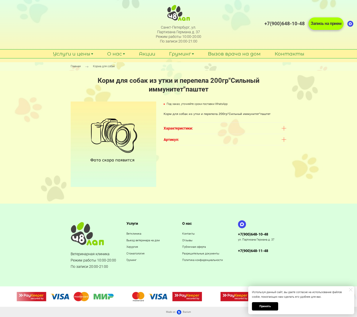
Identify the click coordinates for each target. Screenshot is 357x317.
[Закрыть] (350, 289)
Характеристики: (178, 128)
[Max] (350, 24)
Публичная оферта (194, 247)
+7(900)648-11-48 (253, 251)
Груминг (131, 260)
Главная (76, 66)
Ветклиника (133, 233)
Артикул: (171, 139)
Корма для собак (104, 66)
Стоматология (135, 253)
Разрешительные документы (200, 253)
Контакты (188, 233)
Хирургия (132, 247)
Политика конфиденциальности (202, 260)
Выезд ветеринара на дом (143, 240)
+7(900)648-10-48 (253, 234)
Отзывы (187, 240)
